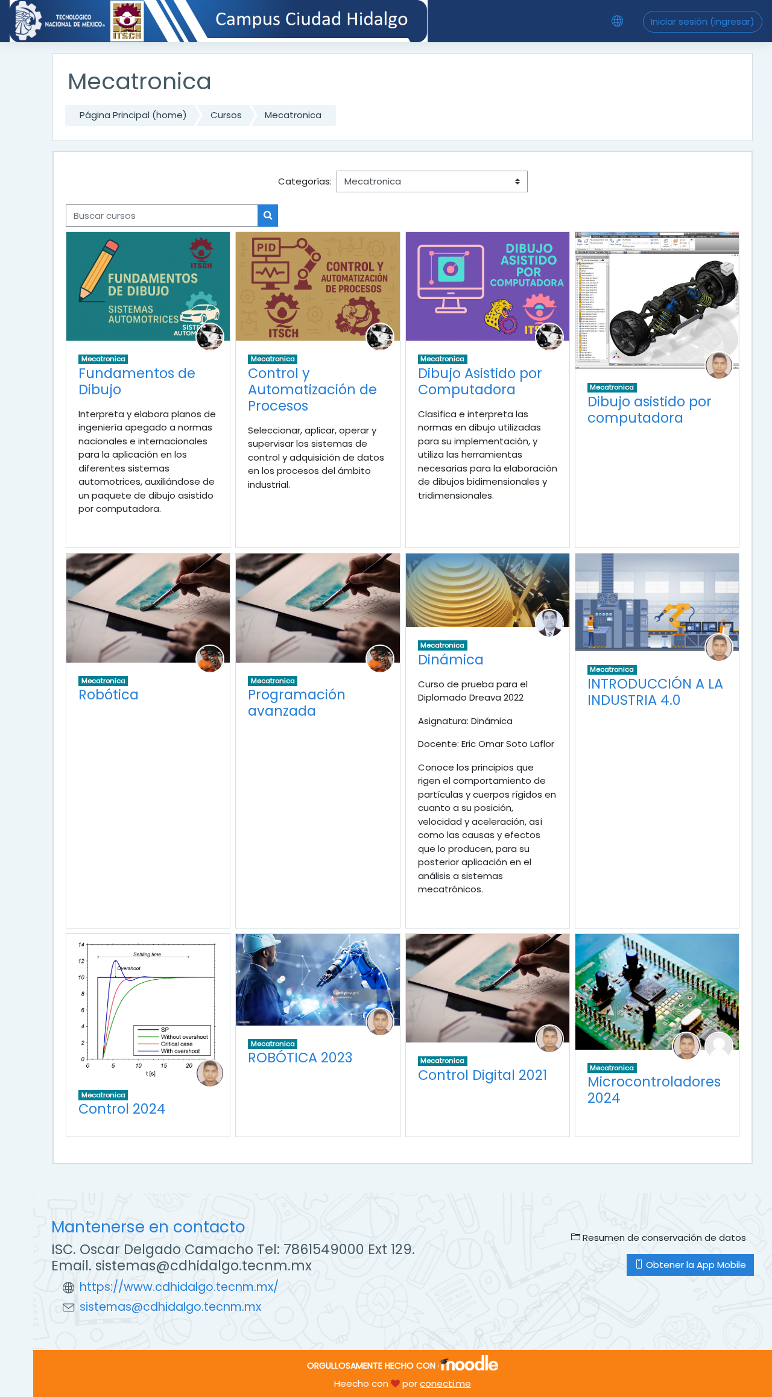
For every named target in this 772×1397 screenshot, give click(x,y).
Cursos (226, 115)
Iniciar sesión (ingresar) (703, 21)
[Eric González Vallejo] (209, 658)
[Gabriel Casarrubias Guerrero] (718, 364)
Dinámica (451, 659)
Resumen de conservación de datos (663, 1237)
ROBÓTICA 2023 (300, 1057)
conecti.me (445, 1383)
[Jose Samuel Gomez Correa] (209, 336)
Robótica (108, 694)
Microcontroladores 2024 (654, 1090)
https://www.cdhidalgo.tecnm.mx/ (179, 1287)
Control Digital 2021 (482, 1075)
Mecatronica (293, 115)
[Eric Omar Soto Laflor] (549, 622)
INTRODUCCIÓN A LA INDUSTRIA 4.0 (655, 692)
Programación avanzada (297, 703)
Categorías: (305, 181)
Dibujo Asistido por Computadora (480, 381)
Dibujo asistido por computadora (649, 409)
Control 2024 (122, 1108)
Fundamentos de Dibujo (136, 381)
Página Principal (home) (133, 115)
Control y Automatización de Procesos (312, 389)
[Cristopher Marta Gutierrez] (718, 1045)
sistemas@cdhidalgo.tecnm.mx (170, 1307)
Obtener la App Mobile (695, 1264)
